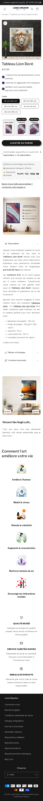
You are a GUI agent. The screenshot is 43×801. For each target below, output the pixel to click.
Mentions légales (12, 710)
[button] (4, 9)
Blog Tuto (9, 759)
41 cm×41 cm (30, 106)
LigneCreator (15, 794)
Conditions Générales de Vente (19, 715)
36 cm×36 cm (10, 106)
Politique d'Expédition (14, 721)
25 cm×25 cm (10, 101)
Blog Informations (13, 748)
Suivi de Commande (14, 726)
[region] (21, 2)
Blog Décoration (12, 743)
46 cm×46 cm (11, 112)
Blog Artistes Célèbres (14, 737)
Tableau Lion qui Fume (24, 306)
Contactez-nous (12, 704)
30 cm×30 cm (30, 101)
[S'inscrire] (35, 775)
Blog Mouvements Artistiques (18, 754)
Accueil (5, 14)
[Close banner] (40, 2)
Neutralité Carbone (13, 732)
